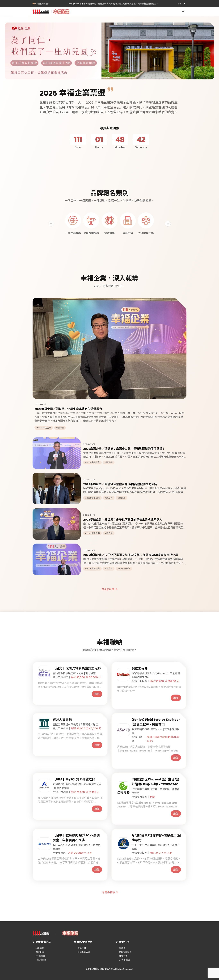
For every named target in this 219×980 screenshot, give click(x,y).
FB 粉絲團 (40, 956)
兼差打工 (123, 956)
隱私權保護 (41, 960)
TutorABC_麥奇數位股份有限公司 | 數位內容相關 (77, 847)
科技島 (122, 948)
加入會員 (40, 948)
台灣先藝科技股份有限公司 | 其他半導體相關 (156, 731)
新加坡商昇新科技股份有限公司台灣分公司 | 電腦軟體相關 (77, 786)
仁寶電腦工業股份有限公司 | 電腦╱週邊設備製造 (156, 791)
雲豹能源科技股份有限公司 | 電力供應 (74, 673)
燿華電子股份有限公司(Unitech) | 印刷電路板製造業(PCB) (156, 675)
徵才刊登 (40, 952)
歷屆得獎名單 (83, 952)
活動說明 (81, 948)
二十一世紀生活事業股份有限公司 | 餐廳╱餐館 (156, 847)
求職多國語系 (125, 952)
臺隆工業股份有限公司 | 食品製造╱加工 (75, 724)
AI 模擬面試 (124, 960)
